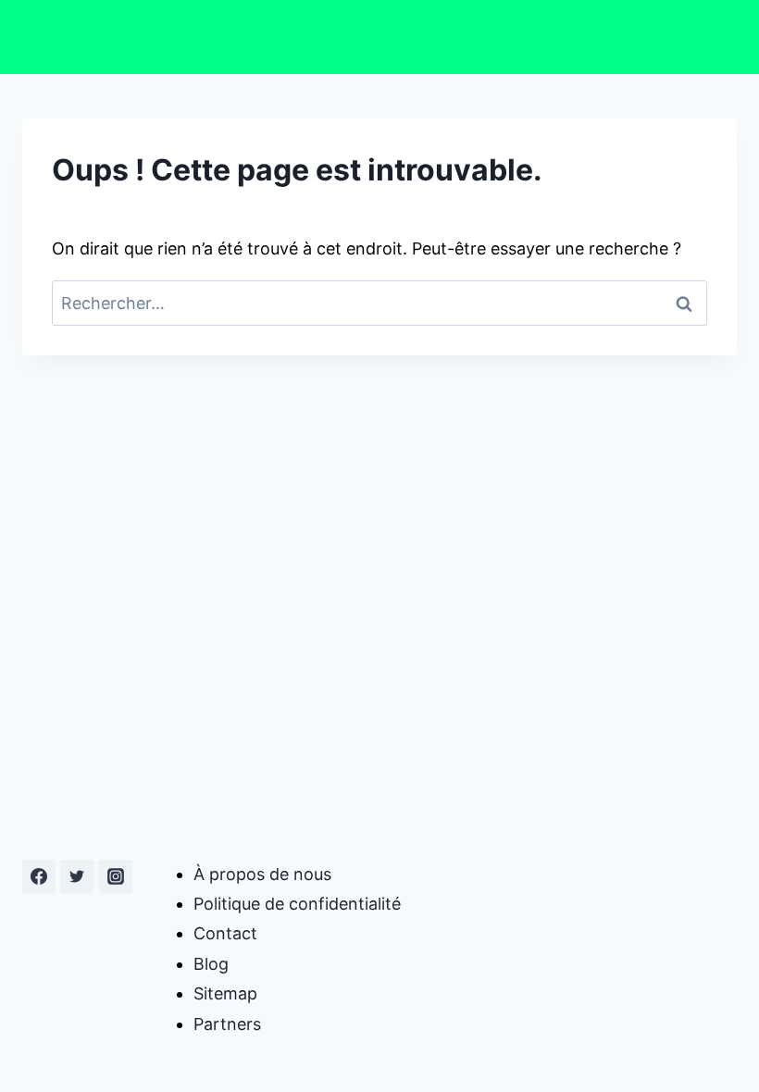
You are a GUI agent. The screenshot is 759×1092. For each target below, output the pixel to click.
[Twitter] (76, 876)
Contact (225, 933)
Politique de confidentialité (297, 903)
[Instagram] (115, 876)
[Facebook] (39, 876)
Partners (227, 1024)
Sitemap (225, 993)
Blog (211, 964)
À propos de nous (262, 874)
